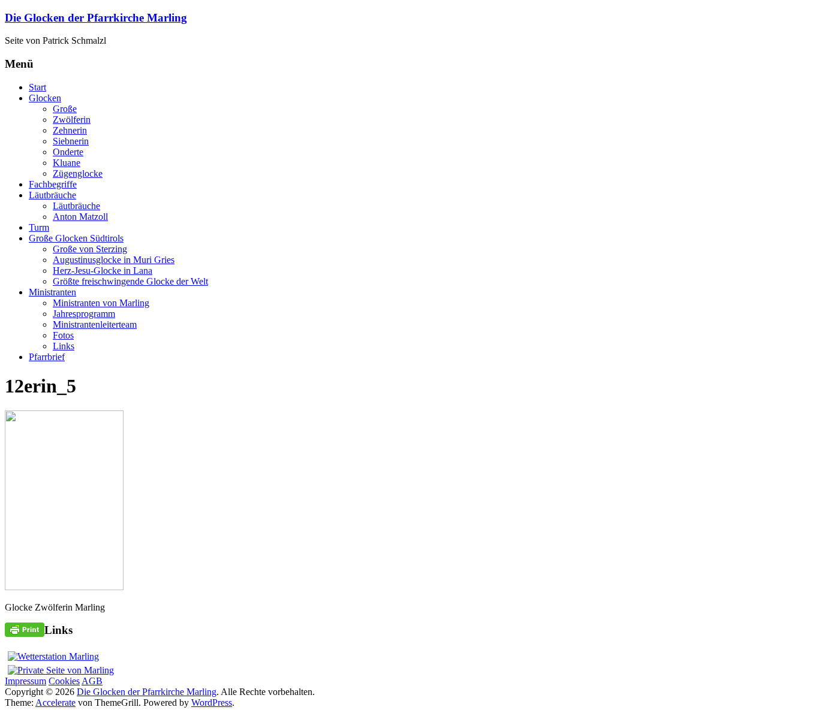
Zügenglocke (78, 173)
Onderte (68, 152)
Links (63, 346)
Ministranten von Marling (101, 303)
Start (37, 87)
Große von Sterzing (90, 249)
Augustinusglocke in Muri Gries (113, 260)
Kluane (66, 163)
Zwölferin (72, 119)
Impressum (25, 681)
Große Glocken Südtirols (76, 238)
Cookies (64, 681)
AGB (92, 681)
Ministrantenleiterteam (95, 324)
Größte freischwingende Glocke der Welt (130, 281)
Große (65, 109)
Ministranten (52, 292)
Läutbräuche (52, 195)
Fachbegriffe (53, 184)
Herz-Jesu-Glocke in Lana (102, 270)
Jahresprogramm (84, 314)
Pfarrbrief (47, 357)
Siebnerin (71, 141)
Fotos (63, 335)
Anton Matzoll (80, 217)
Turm (39, 227)
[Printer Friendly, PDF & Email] (24, 628)
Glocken (45, 98)
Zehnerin (70, 130)
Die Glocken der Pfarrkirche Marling (96, 17)
